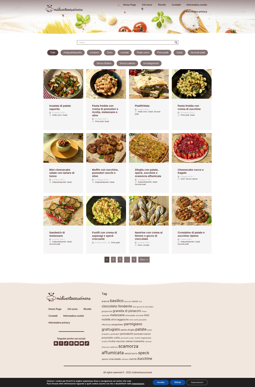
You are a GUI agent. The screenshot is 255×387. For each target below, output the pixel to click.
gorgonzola (107, 311)
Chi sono (147, 5)
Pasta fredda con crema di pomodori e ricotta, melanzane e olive (105, 110)
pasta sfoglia (128, 329)
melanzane (117, 315)
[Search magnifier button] (176, 42)
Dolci (109, 52)
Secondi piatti (198, 52)
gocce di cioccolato (145, 307)
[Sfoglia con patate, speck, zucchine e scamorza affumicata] (149, 148)
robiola (129, 341)
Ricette (162, 5)
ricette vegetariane (143, 338)
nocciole (139, 315)
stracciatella (115, 359)
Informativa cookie (197, 5)
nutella (106, 319)
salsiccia (114, 347)
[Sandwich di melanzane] (63, 210)
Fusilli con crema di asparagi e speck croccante (104, 235)
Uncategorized (151, 63)
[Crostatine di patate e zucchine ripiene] (192, 210)
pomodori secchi (142, 334)
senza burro (131, 353)
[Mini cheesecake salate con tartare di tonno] (63, 148)
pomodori (115, 334)
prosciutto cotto (111, 337)
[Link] (87, 343)
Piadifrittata (142, 105)
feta (134, 307)
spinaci (105, 359)
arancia (105, 301)
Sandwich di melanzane (57, 234)
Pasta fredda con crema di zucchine (189, 107)
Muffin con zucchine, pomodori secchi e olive (105, 173)
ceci (140, 301)
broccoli (127, 301)
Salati (179, 52)
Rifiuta (177, 382)
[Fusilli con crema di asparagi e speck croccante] (106, 210)
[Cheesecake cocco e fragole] (192, 148)
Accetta (160, 382)
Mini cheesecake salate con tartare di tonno (61, 173)
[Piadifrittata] (149, 84)
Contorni (94, 52)
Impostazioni (197, 382)
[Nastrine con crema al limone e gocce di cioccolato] (149, 210)
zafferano (125, 359)
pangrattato (117, 324)
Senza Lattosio (127, 63)
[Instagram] (61, 343)
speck (143, 352)
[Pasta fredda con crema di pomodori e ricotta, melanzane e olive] (106, 84)
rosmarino (138, 341)
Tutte (52, 52)
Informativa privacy (196, 11)
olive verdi (133, 320)
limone (144, 311)
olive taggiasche (120, 319)
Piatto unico (143, 52)
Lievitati (125, 52)
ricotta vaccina (116, 341)
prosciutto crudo (127, 338)
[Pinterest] (71, 343)
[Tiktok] (66, 343)
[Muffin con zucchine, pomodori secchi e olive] (106, 148)
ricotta (104, 341)
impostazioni (138, 383)
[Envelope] (76, 343)
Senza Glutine (104, 63)
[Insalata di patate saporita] (63, 84)
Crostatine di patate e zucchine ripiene (191, 234)
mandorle (105, 315)
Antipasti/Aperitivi (72, 52)
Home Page (129, 5)
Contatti (176, 5)
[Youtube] (82, 343)
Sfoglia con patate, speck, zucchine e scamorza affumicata (148, 173)
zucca (133, 358)
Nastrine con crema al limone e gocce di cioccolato (148, 235)
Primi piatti (162, 52)
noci (146, 315)
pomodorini (126, 333)
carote (135, 301)
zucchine (144, 358)
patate (141, 329)
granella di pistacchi (127, 311)
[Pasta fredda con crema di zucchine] (192, 84)
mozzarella (130, 315)
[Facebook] (56, 343)
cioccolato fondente (117, 306)
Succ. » (144, 259)
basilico (117, 300)
